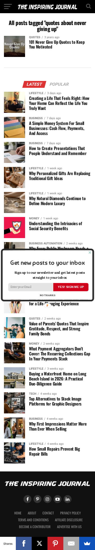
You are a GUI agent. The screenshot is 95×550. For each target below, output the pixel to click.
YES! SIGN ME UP (71, 287)
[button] (47, 262)
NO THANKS (47, 295)
